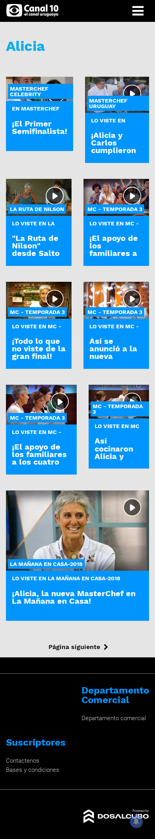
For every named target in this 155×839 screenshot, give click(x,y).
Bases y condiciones (32, 769)
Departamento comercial (113, 718)
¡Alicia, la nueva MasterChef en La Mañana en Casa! (74, 597)
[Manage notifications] (136, 821)
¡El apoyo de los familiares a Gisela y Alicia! (113, 253)
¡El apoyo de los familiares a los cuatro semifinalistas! (41, 458)
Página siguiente (74, 647)
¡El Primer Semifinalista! (39, 127)
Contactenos (22, 760)
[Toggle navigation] (138, 10)
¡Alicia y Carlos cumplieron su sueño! (113, 146)
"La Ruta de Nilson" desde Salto (36, 245)
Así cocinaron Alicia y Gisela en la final (118, 456)
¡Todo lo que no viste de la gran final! (39, 348)
